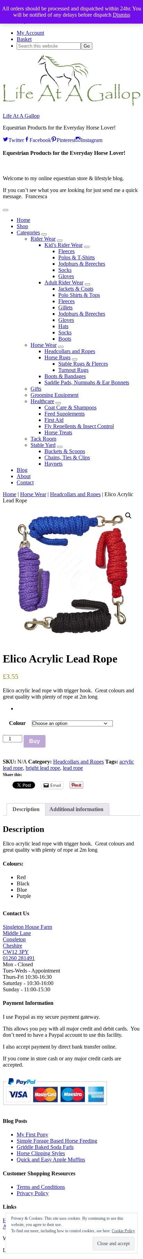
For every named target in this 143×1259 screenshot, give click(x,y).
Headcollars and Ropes (75, 494)
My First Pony (32, 1134)
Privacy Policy (33, 1193)
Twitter (16, 139)
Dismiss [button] (121, 15)
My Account (30, 33)
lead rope (73, 768)
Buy (34, 741)
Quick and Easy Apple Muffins (51, 1159)
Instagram (91, 139)
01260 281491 (19, 958)
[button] (5, 210)
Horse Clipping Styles (41, 1153)
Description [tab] (26, 809)
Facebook (40, 139)
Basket (24, 39)
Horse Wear (33, 494)
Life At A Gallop (21, 116)
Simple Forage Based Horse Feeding (57, 1141)
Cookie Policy (123, 1230)
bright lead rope (43, 768)
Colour (17, 723)
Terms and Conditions (41, 1187)
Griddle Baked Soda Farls (45, 1147)
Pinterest (66, 139)
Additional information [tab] (76, 809)
